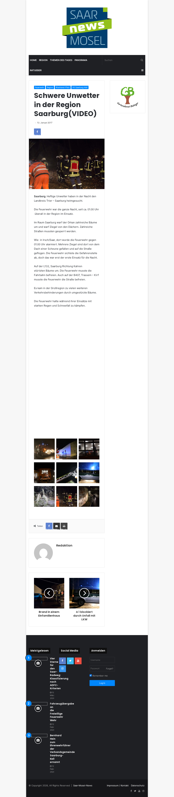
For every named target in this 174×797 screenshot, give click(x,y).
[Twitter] (70, 660)
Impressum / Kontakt (118, 785)
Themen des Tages (61, 60)
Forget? (109, 668)
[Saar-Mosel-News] (87, 27)
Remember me (100, 675)
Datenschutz (137, 785)
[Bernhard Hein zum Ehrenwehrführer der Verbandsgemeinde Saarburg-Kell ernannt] (38, 740)
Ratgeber (35, 70)
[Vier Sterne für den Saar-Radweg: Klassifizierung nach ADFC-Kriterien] (38, 663)
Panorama (81, 60)
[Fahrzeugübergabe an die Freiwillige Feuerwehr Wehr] (38, 708)
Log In (102, 683)
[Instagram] (62, 668)
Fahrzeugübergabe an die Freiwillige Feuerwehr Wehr (62, 712)
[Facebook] (62, 660)
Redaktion (64, 545)
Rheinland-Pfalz (63, 87)
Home (33, 60)
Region (43, 60)
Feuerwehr (39, 87)
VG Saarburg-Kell (80, 87)
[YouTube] (78, 660)
